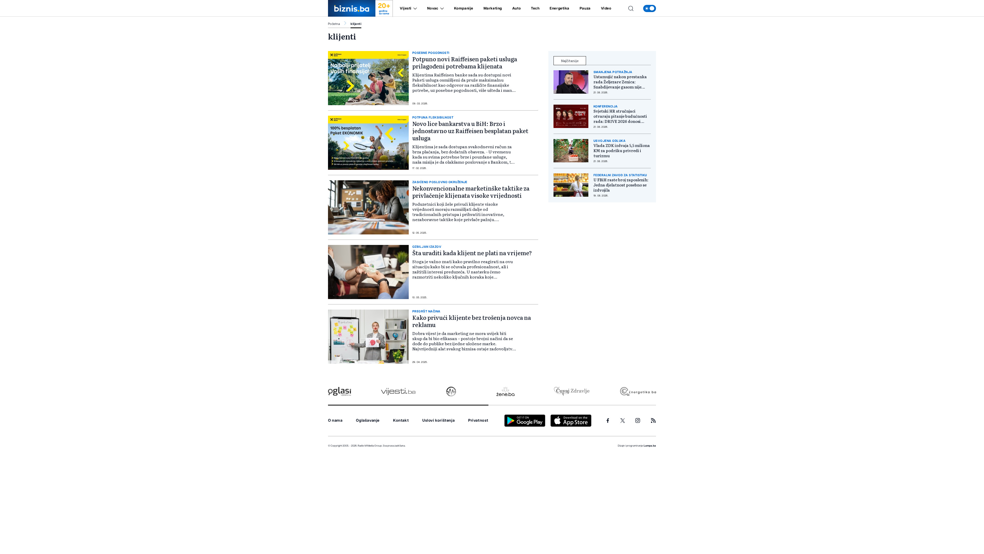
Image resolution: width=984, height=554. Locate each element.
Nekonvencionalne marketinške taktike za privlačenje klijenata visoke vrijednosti (470, 192)
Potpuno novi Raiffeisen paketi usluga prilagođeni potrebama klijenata (464, 62)
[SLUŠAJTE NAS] (451, 391)
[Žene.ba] (505, 391)
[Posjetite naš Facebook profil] (608, 420)
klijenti (356, 23)
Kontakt (401, 420)
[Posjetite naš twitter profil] (622, 420)
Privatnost (478, 420)
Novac (432, 8)
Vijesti (406, 8)
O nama (335, 420)
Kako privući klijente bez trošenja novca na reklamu (471, 321)
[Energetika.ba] (637, 391)
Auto (516, 8)
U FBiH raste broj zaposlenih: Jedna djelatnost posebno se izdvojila (620, 185)
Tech (535, 8)
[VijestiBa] (398, 391)
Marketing (493, 8)
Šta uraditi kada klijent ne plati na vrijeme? (472, 253)
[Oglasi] (339, 391)
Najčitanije (570, 60)
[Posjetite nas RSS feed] (653, 420)
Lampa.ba (650, 445)
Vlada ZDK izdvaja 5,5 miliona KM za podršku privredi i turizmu (621, 150)
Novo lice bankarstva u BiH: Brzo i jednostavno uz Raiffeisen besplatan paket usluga (470, 130)
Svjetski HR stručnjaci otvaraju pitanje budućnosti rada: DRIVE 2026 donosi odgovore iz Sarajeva (620, 116)
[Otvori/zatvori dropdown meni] (414, 8)
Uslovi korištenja (438, 420)
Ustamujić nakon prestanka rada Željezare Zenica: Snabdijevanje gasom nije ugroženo (620, 82)
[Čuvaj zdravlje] (571, 391)
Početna (334, 23)
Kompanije (463, 8)
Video (606, 8)
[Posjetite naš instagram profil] (637, 420)
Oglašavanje (368, 420)
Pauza (585, 8)
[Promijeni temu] (649, 8)
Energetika (559, 8)
